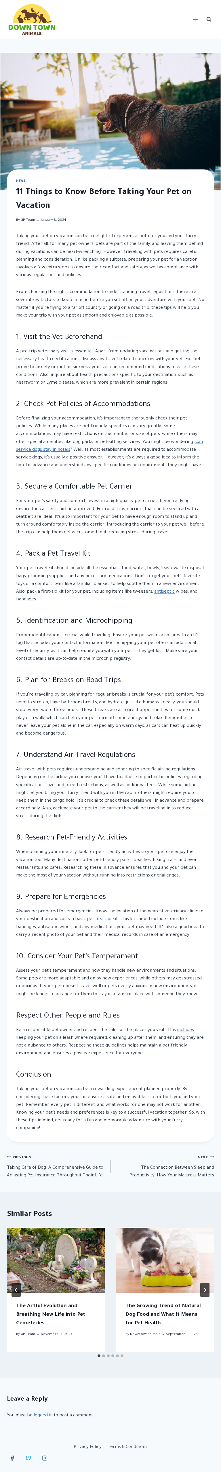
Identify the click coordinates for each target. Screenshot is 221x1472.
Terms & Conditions (127, 1447)
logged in (43, 1415)
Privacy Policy (88, 1447)
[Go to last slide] (16, 1290)
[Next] (204, 1290)
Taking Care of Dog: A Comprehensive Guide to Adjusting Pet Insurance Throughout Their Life (55, 1167)
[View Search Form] (209, 19)
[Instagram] (44, 1458)
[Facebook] (12, 1458)
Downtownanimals (145, 1334)
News (20, 181)
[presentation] (56, 1260)
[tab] (99, 1355)
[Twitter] (28, 1458)
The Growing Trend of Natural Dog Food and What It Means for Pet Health (163, 1314)
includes (185, 1030)
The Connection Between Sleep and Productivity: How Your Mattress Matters (171, 1167)
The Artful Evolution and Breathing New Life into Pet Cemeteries (50, 1314)
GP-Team (28, 220)
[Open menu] (195, 19)
